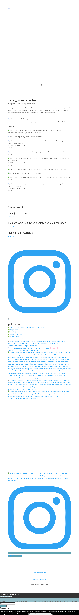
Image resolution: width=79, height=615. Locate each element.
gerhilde (13, 104)
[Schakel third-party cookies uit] (52, 614)
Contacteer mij (39, 572)
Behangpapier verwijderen (23, 100)
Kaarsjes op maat (18, 213)
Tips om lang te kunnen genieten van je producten (37, 223)
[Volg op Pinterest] (43, 562)
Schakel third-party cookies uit (41, 614)
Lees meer (11, 216)
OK (30, 614)
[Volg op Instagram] (39, 562)
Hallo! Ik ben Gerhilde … (21, 232)
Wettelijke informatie (39, 579)
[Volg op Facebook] (35, 562)
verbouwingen (30, 104)
